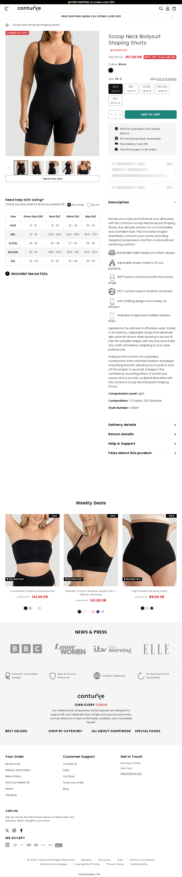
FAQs (66, 770)
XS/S (115, 89)
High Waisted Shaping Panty (149, 591)
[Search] (161, 8)
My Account (12, 764)
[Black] (110, 70)
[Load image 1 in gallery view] (21, 168)
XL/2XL (147, 89)
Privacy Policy (115, 864)
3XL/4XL (162, 89)
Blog (66, 789)
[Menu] (6, 8)
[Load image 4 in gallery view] (68, 168)
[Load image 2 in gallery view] (37, 168)
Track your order (73, 782)
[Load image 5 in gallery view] (84, 168)
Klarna (9, 789)
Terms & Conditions (142, 860)
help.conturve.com (131, 773)
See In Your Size (52, 178)
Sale (120, 860)
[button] (25, 608)
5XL (116, 100)
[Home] (7, 25)
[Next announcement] (172, 16)
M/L (131, 89)
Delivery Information (18, 770)
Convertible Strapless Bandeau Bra (32, 591)
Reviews (86, 860)
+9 (102, 611)
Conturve (44, 860)
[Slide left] (9, 168)
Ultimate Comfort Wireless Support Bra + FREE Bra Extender (91, 592)
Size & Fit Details (167, 79)
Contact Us (70, 764)
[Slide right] (96, 168)
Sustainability (138, 864)
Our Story (69, 776)
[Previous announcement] (10, 16)
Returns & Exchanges (54, 864)
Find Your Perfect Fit (17, 782)
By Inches (78, 205)
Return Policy (13, 776)
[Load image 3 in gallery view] (52, 168)
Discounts (104, 860)
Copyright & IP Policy (87, 864)
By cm (96, 205)
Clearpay (11, 795)
